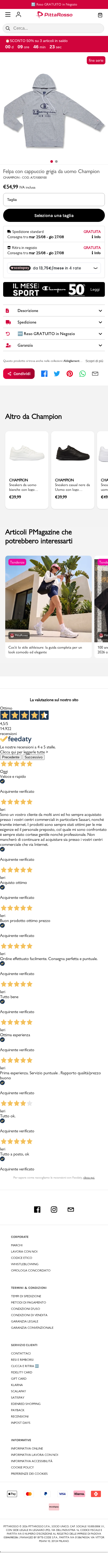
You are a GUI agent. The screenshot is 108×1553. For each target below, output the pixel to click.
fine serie (96, 60)
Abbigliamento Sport (76, 361)
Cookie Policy (22, 1467)
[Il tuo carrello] (100, 15)
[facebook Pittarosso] (37, 1209)
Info (97, 237)
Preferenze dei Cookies (29, 1474)
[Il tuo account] (18, 15)
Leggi (95, 289)
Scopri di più (94, 361)
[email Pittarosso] (71, 1209)
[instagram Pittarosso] (54, 1209)
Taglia (12, 199)
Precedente (10, 757)
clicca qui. (89, 1177)
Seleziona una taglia (54, 215)
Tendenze (17, 562)
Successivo (33, 757)
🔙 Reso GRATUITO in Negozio (54, 4)
